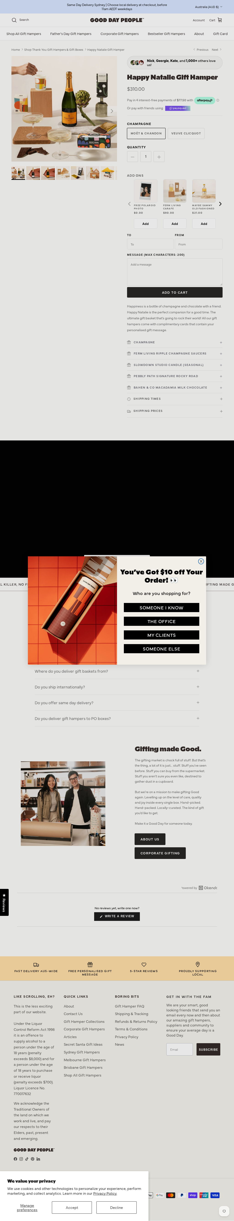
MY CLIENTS (161, 635)
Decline (116, 1207)
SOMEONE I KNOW (161, 607)
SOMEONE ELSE (161, 648)
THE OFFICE (162, 621)
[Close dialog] (201, 561)
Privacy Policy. (105, 1193)
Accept (72, 1207)
